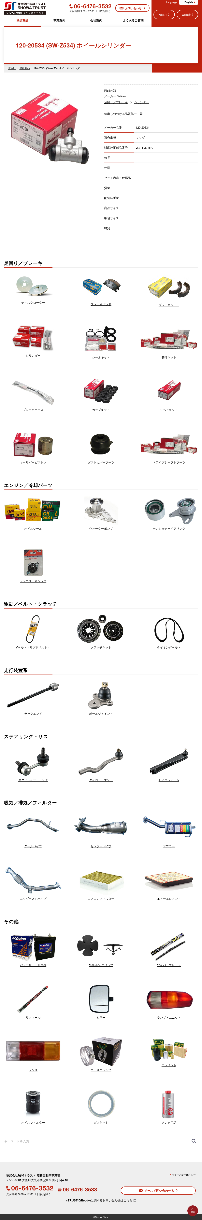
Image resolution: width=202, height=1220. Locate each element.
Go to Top (193, 1219)
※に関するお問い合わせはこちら (99, 1200)
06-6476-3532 (90, 6)
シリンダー (141, 102)
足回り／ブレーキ (116, 102)
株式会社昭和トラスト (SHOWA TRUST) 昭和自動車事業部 (25, 8)
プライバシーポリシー (184, 1174)
